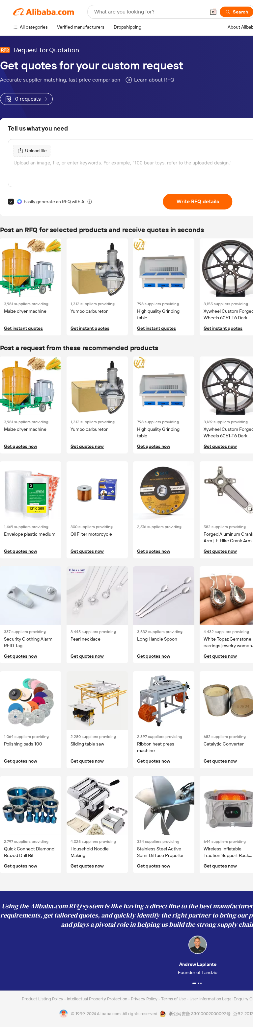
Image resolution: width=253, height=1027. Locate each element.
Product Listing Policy (43, 998)
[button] (213, 12)
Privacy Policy (144, 998)
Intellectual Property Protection (97, 998)
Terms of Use (174, 998)
